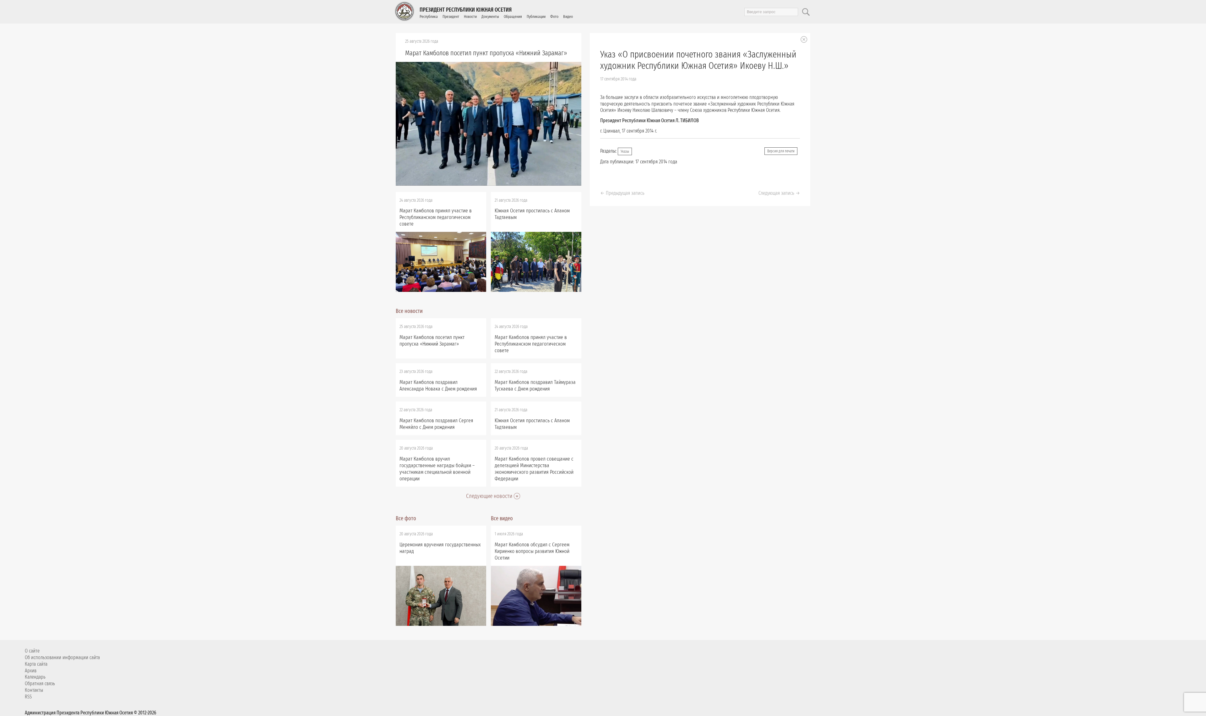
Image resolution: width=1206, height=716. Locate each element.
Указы (625, 151)
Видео (568, 16)
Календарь (35, 677)
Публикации (536, 16)
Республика (429, 16)
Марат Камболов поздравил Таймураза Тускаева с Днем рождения (535, 385)
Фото (554, 16)
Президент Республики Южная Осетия (466, 9)
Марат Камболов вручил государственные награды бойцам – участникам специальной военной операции (437, 469)
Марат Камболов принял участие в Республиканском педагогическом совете (435, 217)
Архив (30, 671)
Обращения (513, 16)
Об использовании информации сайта (62, 657)
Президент (451, 16)
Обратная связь (40, 683)
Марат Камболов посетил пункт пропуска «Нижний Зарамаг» (486, 53)
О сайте (32, 651)
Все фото (406, 518)
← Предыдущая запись (622, 193)
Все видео (502, 518)
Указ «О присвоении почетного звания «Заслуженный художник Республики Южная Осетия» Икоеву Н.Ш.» (698, 60)
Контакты (34, 690)
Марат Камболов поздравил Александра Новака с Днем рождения (438, 385)
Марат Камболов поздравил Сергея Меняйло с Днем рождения (436, 423)
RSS (28, 697)
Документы (490, 16)
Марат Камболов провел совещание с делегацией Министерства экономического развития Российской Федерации (534, 469)
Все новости (409, 311)
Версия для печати (781, 151)
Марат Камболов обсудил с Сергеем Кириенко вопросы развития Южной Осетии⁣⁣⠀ (532, 551)
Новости (470, 16)
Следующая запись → (779, 193)
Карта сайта (36, 664)
